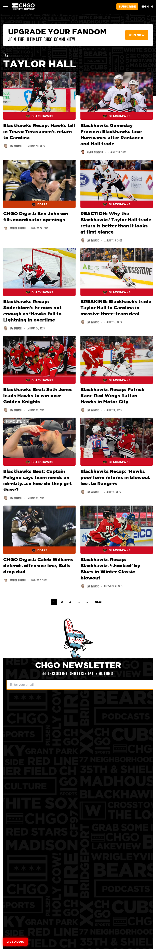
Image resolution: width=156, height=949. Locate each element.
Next (99, 601)
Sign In (147, 6)
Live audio (15, 941)
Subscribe (127, 6)
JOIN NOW (137, 35)
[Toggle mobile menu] (5, 6)
